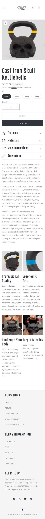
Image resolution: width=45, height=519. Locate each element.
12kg (7, 97)
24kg (38, 97)
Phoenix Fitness (18, 514)
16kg (18, 97)
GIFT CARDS (9, 458)
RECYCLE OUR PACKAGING (15, 425)
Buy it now (22, 123)
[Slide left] (17, 64)
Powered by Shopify (30, 514)
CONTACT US (10, 441)
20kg (28, 97)
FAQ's (7, 447)
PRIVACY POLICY (11, 413)
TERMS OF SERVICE (12, 419)
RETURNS (8, 408)
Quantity (5, 102)
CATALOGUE (9, 464)
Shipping (14, 87)
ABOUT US (9, 453)
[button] (5, 8)
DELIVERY (9, 402)
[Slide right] (28, 64)
